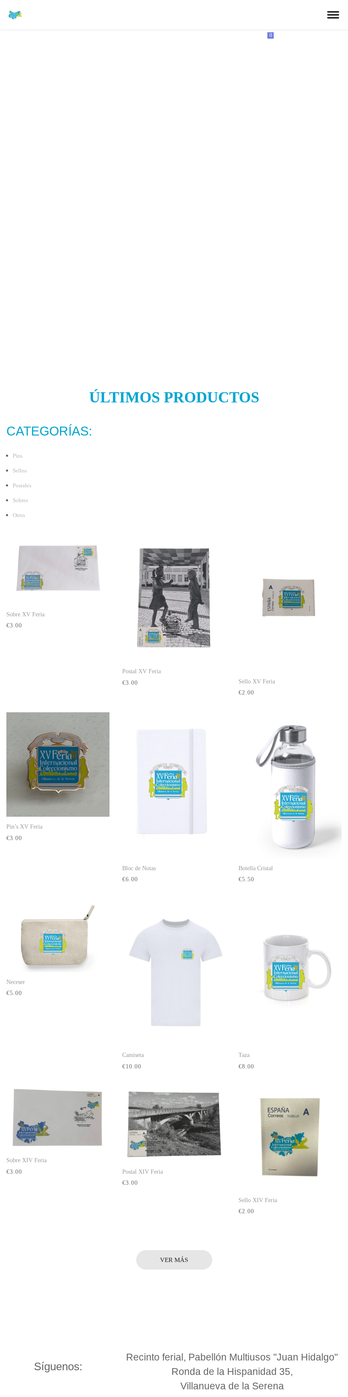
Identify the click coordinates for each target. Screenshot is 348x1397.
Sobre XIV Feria (26, 1160)
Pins (17, 456)
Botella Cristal (256, 868)
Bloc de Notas (139, 868)
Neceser (15, 982)
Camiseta (133, 1055)
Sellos (20, 470)
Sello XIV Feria (258, 1200)
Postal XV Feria (141, 671)
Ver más (174, 1259)
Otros (19, 515)
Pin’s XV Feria (24, 827)
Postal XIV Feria (142, 1172)
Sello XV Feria (257, 681)
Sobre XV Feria (25, 614)
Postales (22, 485)
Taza (244, 1055)
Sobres (20, 500)
